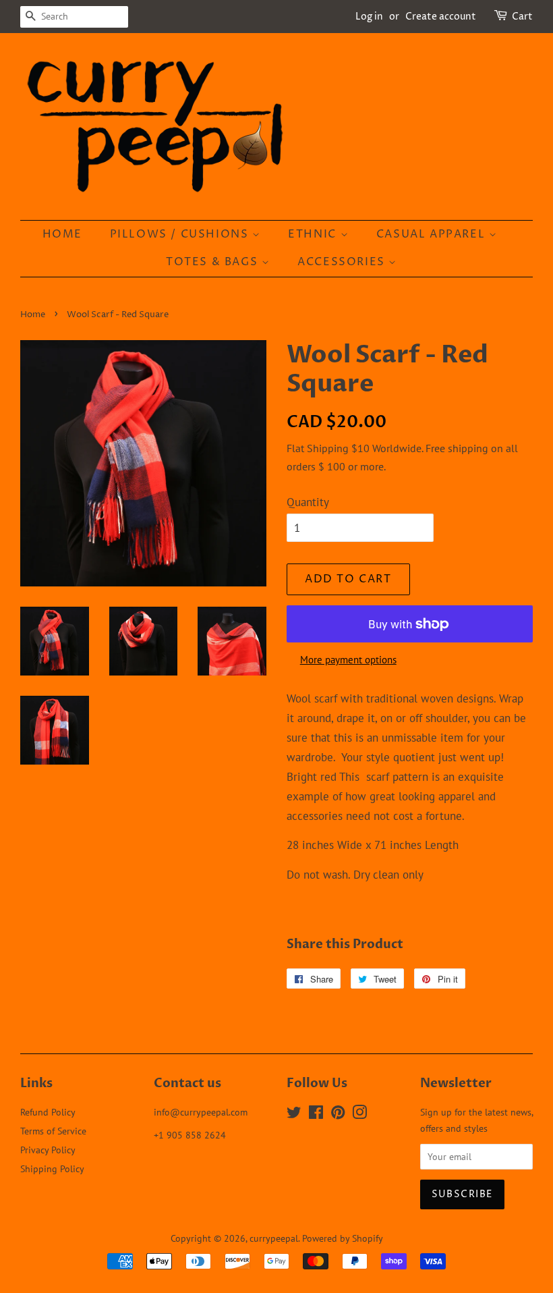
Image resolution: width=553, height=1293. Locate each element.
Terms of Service (53, 1130)
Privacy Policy (48, 1149)
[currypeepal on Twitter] (294, 1114)
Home (62, 234)
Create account (440, 16)
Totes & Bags (214, 261)
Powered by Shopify (342, 1238)
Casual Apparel (432, 234)
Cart (522, 16)
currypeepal (274, 1238)
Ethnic (314, 234)
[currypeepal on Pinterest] (337, 1114)
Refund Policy (48, 1111)
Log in (369, 16)
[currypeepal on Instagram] (359, 1114)
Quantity (308, 502)
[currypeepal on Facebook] (316, 1114)
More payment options (348, 659)
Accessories (342, 261)
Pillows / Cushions (181, 234)
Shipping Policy (52, 1168)
